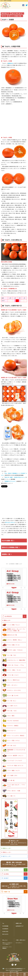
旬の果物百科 (8, 616)
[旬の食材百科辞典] (5, 7)
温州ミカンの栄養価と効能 (15, 16)
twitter (26, 5)
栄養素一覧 (7, 892)
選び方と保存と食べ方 (17, 13)
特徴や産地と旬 (5, 13)
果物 (10, 975)
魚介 (17, 975)
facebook (23, 5)
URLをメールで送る (14, 971)
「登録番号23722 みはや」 (10, 481)
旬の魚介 (6, 878)
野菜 (3, 975)
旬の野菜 (6, 870)
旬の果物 (6, 874)
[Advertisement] (14, 119)
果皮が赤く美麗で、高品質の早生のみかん (15, 477)
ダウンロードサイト (10, 522)
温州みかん (10, 63)
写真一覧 (3, 16)
